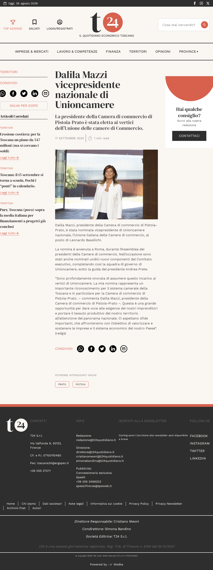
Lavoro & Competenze (77, 51)
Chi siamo (29, 503)
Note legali (76, 503)
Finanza (113, 51)
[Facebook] (194, 3)
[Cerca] (204, 24)
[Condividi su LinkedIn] (35, 93)
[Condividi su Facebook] (13, 93)
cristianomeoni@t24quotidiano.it (99, 456)
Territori (138, 51)
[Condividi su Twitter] (24, 93)
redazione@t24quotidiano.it (96, 440)
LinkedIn (198, 458)
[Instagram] (201, 3)
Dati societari (52, 503)
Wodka (118, 564)
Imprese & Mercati (31, 51)
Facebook (199, 436)
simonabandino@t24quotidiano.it (100, 460)
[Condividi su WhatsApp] (80, 349)
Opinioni (163, 51)
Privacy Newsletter (169, 503)
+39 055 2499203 (88, 481)
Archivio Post (16, 508)
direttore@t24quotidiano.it (95, 452)
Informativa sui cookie (106, 503)
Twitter (197, 451)
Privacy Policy (139, 503)
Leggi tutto (7, 157)
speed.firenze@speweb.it (94, 486)
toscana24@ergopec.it (53, 463)
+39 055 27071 (40, 470)
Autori (36, 508)
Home (11, 503)
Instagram (200, 443)
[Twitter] (208, 3)
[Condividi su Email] (45, 93)
